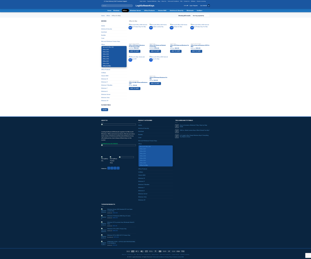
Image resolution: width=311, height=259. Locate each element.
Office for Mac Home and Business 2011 (138, 83)
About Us (163, 1)
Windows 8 (104, 91)
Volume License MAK (178, 256)
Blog (159, 1)
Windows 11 (104, 82)
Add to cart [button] (134, 51)
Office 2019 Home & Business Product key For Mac (137, 46)
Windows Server (135, 10)
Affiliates (193, 1)
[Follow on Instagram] (208, 1)
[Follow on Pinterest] (118, 168)
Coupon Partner (175, 254)
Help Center (143, 1)
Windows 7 (104, 88)
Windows (116, 10)
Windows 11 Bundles (106, 85)
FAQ (181, 1)
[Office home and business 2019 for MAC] (200, 33)
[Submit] (131, 5)
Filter (105, 109)
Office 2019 (106, 58)
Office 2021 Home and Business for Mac (179, 46)
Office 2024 (106, 63)
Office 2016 (106, 56)
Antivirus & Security (176, 10)
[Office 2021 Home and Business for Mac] (179, 33)
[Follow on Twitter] (115, 168)
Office (125, 10)
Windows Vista (105, 97)
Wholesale (190, 10)
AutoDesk (104, 32)
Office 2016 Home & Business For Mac (158, 78)
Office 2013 (106, 54)
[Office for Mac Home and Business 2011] (138, 68)
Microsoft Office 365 (108, 47)
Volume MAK (162, 10)
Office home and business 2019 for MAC (200, 46)
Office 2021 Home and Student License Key (158, 46)
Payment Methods (151, 1)
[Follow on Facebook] (207, 1)
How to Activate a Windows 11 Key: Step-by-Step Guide (193, 125)
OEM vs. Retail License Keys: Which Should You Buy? (194, 130)
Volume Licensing (201, 1)
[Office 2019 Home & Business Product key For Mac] (138, 33)
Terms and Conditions (173, 1)
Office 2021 (106, 61)
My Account (140, 254)
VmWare (199, 10)
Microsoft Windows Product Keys (110, 41)
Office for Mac (107, 66)
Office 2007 (106, 49)
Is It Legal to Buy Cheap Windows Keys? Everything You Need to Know (194, 136)
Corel (102, 38)
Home (109, 10)
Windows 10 (104, 79)
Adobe (103, 26)
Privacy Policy (147, 254)
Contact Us (186, 1)
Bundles (103, 35)
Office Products (149, 10)
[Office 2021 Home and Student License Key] (159, 33)
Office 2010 (106, 51)
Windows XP (104, 100)
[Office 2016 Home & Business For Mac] (159, 65)
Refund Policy (155, 254)
